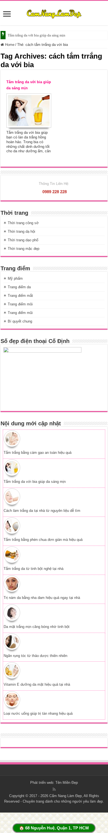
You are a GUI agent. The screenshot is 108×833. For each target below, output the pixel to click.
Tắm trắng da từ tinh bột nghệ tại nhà (33, 569)
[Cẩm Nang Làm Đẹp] (54, 13)
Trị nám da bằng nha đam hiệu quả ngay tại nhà (42, 598)
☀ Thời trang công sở (21, 223)
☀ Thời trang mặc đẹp (21, 249)
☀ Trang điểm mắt (18, 296)
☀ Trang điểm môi (18, 304)
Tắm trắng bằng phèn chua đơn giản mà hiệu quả (43, 540)
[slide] (6, 14)
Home (9, 45)
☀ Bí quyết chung (17, 321)
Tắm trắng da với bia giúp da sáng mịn (36, 35)
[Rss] (54, 789)
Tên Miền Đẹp (66, 782)
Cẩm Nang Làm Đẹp (65, 796)
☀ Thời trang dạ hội (19, 231)
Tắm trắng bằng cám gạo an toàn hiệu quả (37, 452)
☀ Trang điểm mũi (18, 313)
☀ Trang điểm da (17, 287)
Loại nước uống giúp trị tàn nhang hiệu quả (38, 713)
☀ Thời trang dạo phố (20, 240)
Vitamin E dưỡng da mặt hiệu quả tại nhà (37, 684)
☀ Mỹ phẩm (13, 278)
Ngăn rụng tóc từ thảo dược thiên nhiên (35, 656)
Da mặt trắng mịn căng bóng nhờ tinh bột (37, 627)
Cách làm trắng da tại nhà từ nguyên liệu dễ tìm (42, 511)
